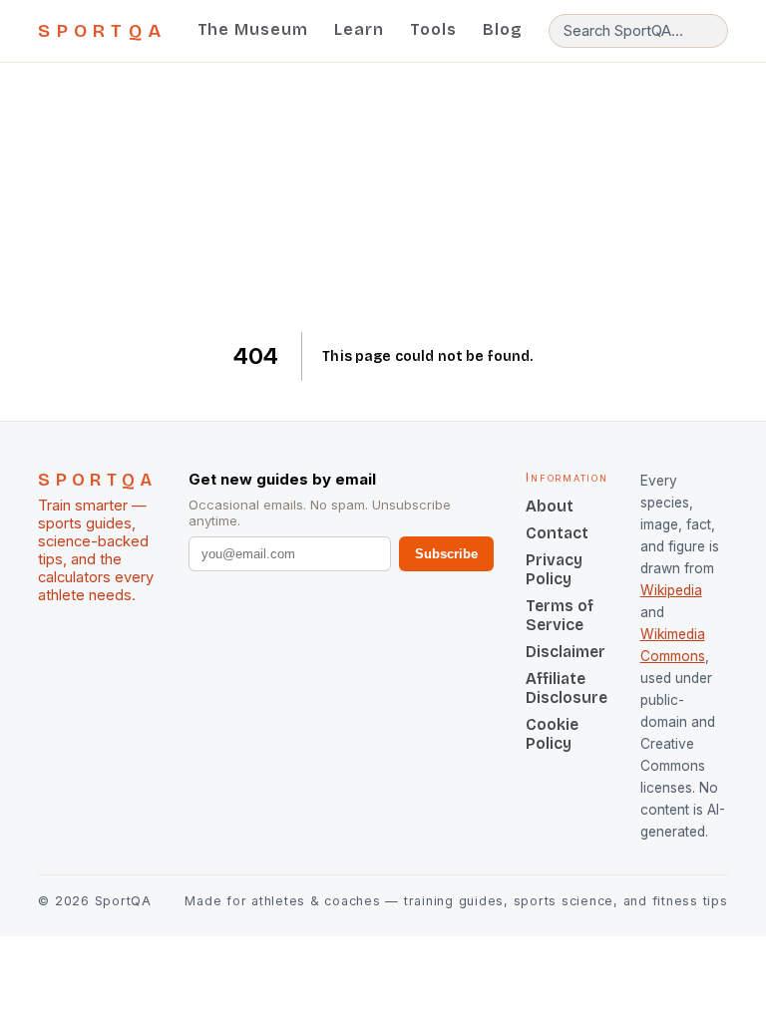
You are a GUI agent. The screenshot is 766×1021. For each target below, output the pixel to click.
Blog (503, 29)
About (550, 506)
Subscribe (446, 553)
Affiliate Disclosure (566, 688)
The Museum (253, 29)
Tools (433, 29)
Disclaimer (565, 651)
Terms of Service (559, 615)
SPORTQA (102, 31)
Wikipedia (671, 590)
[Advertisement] (383, 197)
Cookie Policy (552, 734)
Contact (557, 532)
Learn (359, 29)
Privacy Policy (554, 569)
